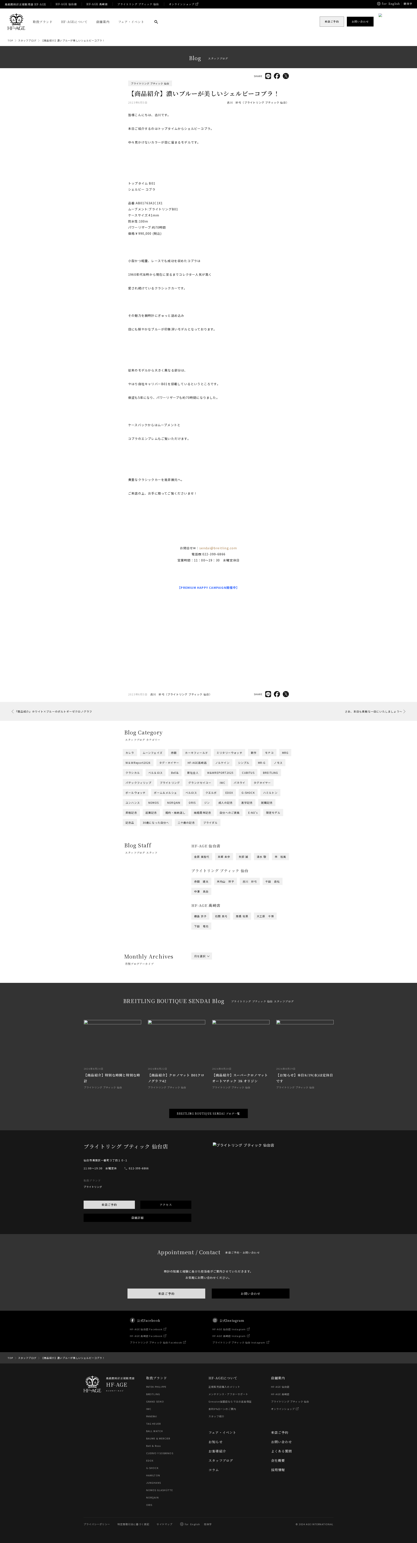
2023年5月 (270, 1000)
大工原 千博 (265, 916)
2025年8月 (201, 983)
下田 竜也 (201, 926)
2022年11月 (227, 1006)
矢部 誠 (243, 856)
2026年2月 (247, 977)
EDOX (229, 792)
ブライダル (210, 822)
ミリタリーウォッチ (229, 752)
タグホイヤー (262, 782)
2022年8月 (201, 1008)
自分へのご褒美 (230, 812)
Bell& (175, 772)
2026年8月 (201, 975)
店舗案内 (102, 22)
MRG (285, 752)
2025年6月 (247, 983)
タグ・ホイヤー (169, 762)
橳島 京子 (200, 916)
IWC (222, 782)
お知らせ (215, 1441)
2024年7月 (224, 991)
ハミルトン (270, 792)
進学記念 (247, 802)
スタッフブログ (27, 40)
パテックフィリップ (138, 782)
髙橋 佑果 (242, 916)
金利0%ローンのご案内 (222, 1409)
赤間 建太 (201, 881)
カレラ (130, 752)
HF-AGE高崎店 (197, 762)
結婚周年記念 (202, 812)
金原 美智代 (201, 856)
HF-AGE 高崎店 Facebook (146, 1336)
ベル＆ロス (155, 772)
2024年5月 (270, 991)
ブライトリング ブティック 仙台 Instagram (238, 1342)
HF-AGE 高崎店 (97, 4)
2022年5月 (270, 1008)
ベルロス (191, 792)
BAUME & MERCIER (158, 1438)
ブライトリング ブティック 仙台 (138, 4)
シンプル (244, 762)
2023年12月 (202, 997)
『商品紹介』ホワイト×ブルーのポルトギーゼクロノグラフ (53, 711)
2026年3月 (224, 977)
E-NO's (253, 812)
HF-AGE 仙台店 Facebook (146, 1329)
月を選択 (200, 956)
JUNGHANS (153, 1482)
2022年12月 (202, 1006)
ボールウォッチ (136, 792)
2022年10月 (252, 1006)
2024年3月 (224, 994)
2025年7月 (224, 983)
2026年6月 (247, 975)
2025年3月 (224, 986)
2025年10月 (252, 980)
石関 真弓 (221, 916)
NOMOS (153, 802)
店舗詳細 (137, 1218)
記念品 (130, 822)
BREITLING (270, 772)
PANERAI (151, 1416)
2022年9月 (276, 1006)
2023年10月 (252, 997)
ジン (207, 802)
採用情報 (278, 1469)
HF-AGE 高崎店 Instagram (229, 1336)
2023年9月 (276, 997)
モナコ (269, 752)
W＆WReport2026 (138, 762)
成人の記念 (225, 802)
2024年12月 (202, 989)
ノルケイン (222, 762)
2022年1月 (270, 1011)
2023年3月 (224, 1003)
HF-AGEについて (74, 22)
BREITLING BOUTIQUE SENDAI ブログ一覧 (208, 1113)
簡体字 (408, 3)
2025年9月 (276, 980)
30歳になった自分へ (156, 822)
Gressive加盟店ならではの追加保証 (230, 1401)
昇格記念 (131, 812)
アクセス (166, 1205)
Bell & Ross (153, 1445)
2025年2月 (247, 986)
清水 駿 (261, 856)
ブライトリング (170, 782)
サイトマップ (164, 1524)
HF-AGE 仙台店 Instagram (229, 1329)
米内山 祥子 (225, 881)
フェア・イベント (131, 22)
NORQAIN (173, 802)
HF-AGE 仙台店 (66, 4)
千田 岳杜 (272, 881)
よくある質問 (281, 1451)
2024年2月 (247, 994)
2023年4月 (201, 1003)
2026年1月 (270, 977)
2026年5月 (270, 975)
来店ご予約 (109, 1205)
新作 (253, 752)
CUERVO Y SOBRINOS (159, 1453)
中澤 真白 (201, 891)
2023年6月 (247, 1000)
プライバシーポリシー (97, 1524)
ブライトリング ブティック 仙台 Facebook (156, 1342)
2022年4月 (201, 1011)
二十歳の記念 (186, 822)
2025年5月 (270, 983)
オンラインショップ (182, 4)
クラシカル (133, 772)
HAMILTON (153, 1475)
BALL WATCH (154, 1431)
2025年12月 (202, 980)
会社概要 (278, 1460)
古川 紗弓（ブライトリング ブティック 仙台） (258, 102)
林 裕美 (280, 856)
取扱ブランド (43, 22)
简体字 (208, 1524)
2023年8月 (201, 1000)
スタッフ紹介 (216, 1416)
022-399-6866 (139, 1168)
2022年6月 (247, 1008)
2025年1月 (270, 986)
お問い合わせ (250, 1293)
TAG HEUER (153, 1423)
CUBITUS (248, 772)
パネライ (239, 782)
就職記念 (267, 802)
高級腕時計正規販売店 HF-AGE (25, 4)
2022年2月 (247, 1011)
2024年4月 (201, 994)
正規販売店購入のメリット (224, 1386)
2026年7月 (224, 975)
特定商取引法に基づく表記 (133, 1524)
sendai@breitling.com (218, 548)
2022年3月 (224, 1011)
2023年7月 (224, 1000)
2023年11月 (227, 997)
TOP (10, 40)
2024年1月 (270, 994)
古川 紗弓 (250, 881)
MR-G (262, 762)
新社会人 (193, 772)
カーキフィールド (196, 752)
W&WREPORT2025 (220, 772)
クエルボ (211, 792)
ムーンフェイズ (152, 752)
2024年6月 (247, 991)
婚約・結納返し (175, 812)
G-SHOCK (248, 792)
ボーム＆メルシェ (165, 792)
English (394, 3)
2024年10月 (252, 989)
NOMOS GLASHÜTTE (159, 1490)
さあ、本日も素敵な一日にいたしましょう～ (373, 711)
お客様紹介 (217, 1451)
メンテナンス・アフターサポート (228, 1394)
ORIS (192, 802)
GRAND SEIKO (155, 1401)
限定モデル (273, 812)
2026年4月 (201, 977)
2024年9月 (276, 989)
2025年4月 (201, 986)
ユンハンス (133, 802)
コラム (213, 1469)
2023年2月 (247, 1003)
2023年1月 (270, 1003)
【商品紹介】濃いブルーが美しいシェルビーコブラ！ (73, 40)
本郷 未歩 (224, 856)
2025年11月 (227, 980)
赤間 (174, 752)
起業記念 (151, 812)
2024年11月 (227, 989)
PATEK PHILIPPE (156, 1386)
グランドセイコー (199, 782)
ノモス (278, 762)
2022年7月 (224, 1008)
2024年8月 (201, 991)
